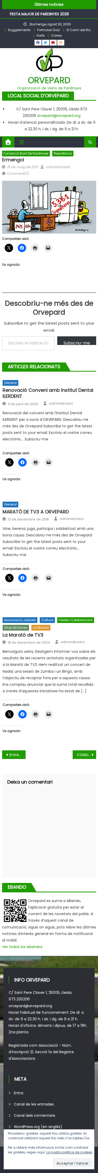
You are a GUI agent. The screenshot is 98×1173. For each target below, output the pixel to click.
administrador (58, 167)
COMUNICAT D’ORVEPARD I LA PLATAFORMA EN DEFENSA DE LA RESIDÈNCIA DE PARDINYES (86, 754)
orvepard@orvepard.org (58, 115)
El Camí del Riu (79, 30)
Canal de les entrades (34, 1104)
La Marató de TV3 (23, 635)
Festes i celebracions (76, 620)
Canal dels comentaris (34, 1115)
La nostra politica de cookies (69, 1152)
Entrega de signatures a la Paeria (17, 754)
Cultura (47, 620)
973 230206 (19, 999)
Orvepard (49, 80)
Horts (41, 35)
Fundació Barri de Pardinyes (26, 153)
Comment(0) (18, 173)
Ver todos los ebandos (22, 946)
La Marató (41, 627)
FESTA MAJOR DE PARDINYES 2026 (39, 13)
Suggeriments (19, 30)
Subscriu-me (77, 342)
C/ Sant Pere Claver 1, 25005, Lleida (40, 992)
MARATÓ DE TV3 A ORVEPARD (36, 512)
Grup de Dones (15, 627)
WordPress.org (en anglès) (38, 1126)
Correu (56, 35)
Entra (18, 1093)
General (10, 383)
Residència (63, 153)
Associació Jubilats (20, 620)
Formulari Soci (48, 30)
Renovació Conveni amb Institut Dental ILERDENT (48, 393)
